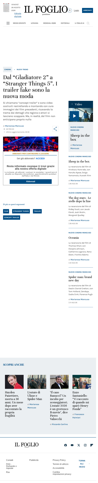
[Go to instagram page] (85, 445)
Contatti (9, 460)
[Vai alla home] (46, 10)
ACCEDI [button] (40, 158)
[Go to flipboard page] (91, 445)
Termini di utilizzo (60, 464)
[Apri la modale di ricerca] (88, 23)
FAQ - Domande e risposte (11, 466)
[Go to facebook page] (65, 445)
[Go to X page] (78, 445)
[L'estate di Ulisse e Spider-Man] (36, 382)
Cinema (7, 69)
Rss (8, 472)
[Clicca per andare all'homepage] (26, 445)
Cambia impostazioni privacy (62, 473)
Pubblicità (33, 460)
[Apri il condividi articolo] (55, 129)
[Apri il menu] (8, 23)
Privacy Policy (59, 460)
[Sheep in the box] (81, 115)
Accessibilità (58, 468)
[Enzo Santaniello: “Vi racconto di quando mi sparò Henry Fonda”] (81, 382)
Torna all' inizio (82, 463)
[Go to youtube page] (72, 445)
